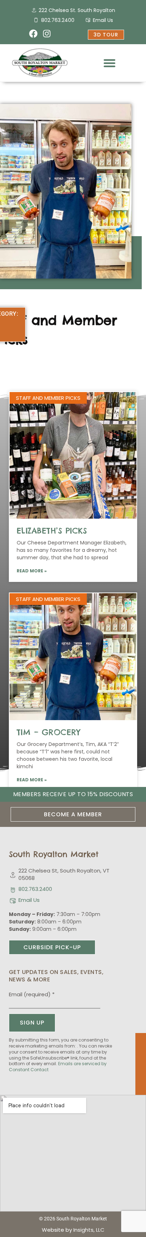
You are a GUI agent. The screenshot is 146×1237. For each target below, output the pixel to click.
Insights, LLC (89, 1229)
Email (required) (32, 994)
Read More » (32, 571)
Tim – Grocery (48, 732)
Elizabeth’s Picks (52, 531)
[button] (109, 62)
